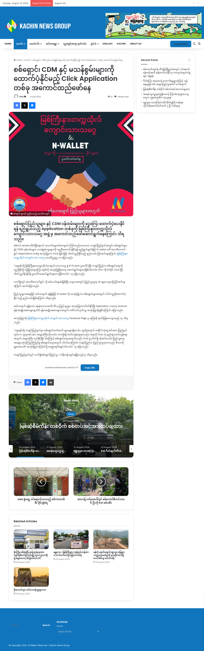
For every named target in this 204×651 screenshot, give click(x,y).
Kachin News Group (60, 645)
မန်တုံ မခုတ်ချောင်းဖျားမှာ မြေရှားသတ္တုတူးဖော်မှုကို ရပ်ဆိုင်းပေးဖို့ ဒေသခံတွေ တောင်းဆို (109, 555)
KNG (21, 96)
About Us (135, 43)
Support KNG (61, 3)
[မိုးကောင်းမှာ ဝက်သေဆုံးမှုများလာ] (31, 577)
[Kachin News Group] (102, 26)
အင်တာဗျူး (51, 43)
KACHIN (121, 43)
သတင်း (19, 43)
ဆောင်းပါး (34, 43)
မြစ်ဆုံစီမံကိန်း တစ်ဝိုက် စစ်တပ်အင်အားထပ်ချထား (71, 426)
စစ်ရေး (71, 414)
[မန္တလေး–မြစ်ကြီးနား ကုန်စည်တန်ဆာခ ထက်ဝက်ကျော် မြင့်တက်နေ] (71, 539)
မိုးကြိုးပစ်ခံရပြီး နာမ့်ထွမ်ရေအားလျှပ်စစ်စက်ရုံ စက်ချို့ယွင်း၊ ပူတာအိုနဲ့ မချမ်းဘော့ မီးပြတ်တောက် (31, 555)
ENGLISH (107, 43)
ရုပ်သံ (93, 43)
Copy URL (90, 367)
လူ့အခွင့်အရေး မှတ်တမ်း (74, 43)
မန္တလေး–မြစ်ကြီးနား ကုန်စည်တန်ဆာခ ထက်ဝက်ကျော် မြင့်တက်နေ (71, 554)
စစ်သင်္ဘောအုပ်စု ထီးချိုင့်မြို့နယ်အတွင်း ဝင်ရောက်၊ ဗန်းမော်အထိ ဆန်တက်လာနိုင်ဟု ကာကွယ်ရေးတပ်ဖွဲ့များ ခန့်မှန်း (166, 72)
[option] (71, 426)
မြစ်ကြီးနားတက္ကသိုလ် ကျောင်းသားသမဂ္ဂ (48, 318)
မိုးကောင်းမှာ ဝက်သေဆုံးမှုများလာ (30, 589)
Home (8, 43)
